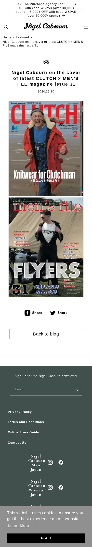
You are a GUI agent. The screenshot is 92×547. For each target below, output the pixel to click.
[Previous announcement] (9, 10)
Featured (22, 37)
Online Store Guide (23, 432)
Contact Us (17, 442)
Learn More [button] (18, 525)
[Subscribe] (76, 389)
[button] (5, 26)
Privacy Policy (20, 412)
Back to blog (46, 334)
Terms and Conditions (26, 422)
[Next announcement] (83, 10)
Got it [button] (46, 538)
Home (7, 37)
